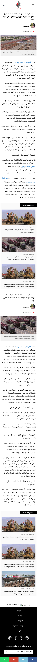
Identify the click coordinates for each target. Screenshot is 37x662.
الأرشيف (18, 631)
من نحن (18, 610)
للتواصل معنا (18, 620)
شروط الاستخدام (18, 615)
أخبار (34, 31)
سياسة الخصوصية (18, 625)
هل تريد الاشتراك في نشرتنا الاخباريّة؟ (18, 646)
